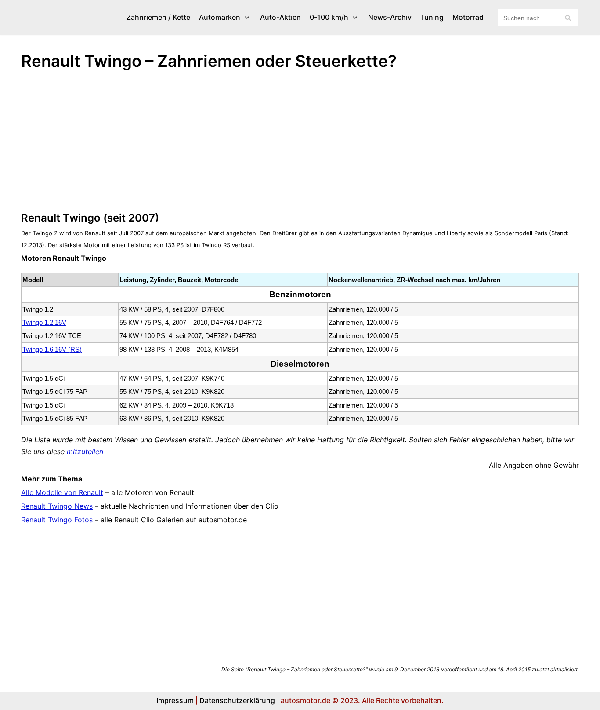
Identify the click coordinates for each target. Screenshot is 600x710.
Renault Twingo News (57, 506)
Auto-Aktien (280, 17)
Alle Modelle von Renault (62, 492)
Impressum (175, 700)
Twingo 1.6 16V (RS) (52, 349)
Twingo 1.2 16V (44, 322)
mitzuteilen (85, 451)
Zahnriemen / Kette (158, 17)
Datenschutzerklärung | (239, 700)
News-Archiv (390, 17)
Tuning (432, 17)
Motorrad (468, 17)
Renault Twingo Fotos (57, 519)
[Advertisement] (284, 144)
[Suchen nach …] (538, 17)
